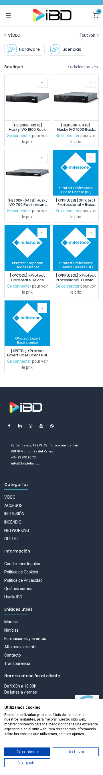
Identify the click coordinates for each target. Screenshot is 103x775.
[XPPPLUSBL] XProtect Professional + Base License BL (76, 202)
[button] (42, 82)
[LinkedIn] (20, 426)
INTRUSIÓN (14, 514)
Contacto (12, 655)
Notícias (11, 630)
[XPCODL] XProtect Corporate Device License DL (27, 277)
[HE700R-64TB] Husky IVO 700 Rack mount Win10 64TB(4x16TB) (27, 202)
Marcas (11, 622)
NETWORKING (16, 530)
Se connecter (19, 135)
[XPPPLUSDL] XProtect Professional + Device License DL (76, 277)
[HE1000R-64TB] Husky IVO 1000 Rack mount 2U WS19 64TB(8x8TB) (75, 127)
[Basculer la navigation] (8, 15)
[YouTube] (41, 426)
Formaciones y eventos (25, 638)
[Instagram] (31, 426)
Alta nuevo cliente (20, 647)
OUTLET (11, 538)
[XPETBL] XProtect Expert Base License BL (27, 353)
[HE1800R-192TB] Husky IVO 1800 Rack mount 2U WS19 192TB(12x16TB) (27, 127)
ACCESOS (13, 505)
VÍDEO (9, 497)
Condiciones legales (22, 563)
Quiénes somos (18, 588)
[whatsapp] (52, 426)
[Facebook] (9, 426)
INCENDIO (12, 522)
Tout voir (88, 35)
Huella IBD (13, 597)
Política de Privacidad (23, 580)
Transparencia (17, 663)
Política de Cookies (21, 572)
